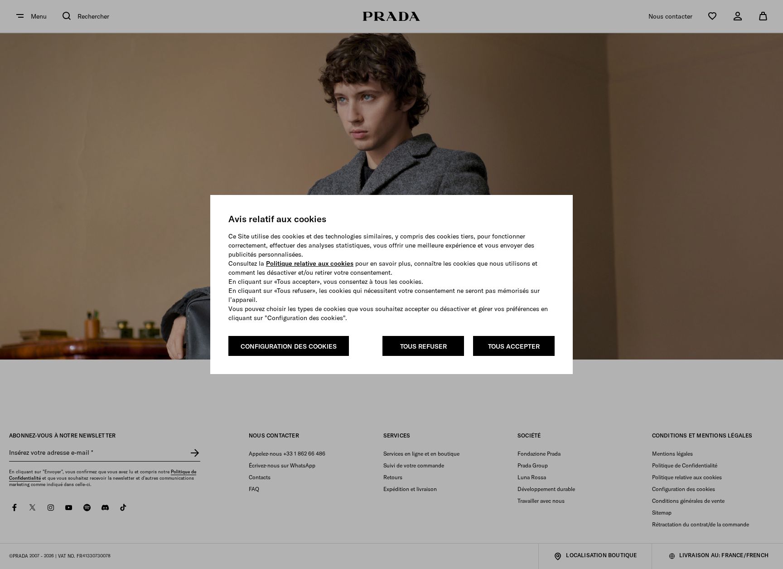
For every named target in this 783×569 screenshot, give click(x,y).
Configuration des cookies (289, 346)
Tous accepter (514, 346)
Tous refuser (423, 346)
